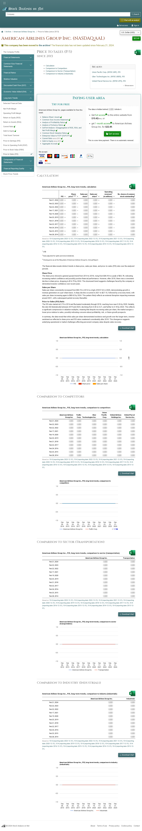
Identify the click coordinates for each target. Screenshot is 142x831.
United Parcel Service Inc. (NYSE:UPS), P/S (109, 81)
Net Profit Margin (9, 109)
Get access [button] (113, 133)
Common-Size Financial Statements (13, 65)
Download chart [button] (127, 328)
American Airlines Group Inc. (25, 32)
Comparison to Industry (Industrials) (59, 74)
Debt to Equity (9, 131)
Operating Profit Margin (12, 113)
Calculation (50, 66)
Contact (137, 826)
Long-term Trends (11, 98)
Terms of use (102, 826)
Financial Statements (12, 57)
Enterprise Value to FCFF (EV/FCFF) (56, 136)
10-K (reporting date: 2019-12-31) (68, 241)
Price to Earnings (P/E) (11, 141)
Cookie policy (126, 826)
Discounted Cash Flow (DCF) (15, 85)
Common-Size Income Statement (55, 120)
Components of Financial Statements (13, 161)
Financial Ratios (10, 73)
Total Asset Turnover (11, 135)
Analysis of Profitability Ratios (53, 122)
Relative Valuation (10, 79)
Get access (123, 25)
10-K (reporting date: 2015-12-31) (75, 244)
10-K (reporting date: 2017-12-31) (117, 241)
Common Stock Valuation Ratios (55, 133)
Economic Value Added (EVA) (15, 92)
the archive (44, 45)
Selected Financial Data (12, 103)
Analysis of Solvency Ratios (53, 125)
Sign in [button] (136, 25)
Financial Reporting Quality (14, 169)
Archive (8, 32)
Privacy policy (114, 826)
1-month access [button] (102, 123)
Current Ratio (8, 126)
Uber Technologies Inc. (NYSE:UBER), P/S (108, 77)
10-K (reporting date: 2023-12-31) (61, 239)
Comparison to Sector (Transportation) (60, 71)
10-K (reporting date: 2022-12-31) (86, 239)
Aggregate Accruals (50, 144)
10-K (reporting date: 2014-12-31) (100, 244)
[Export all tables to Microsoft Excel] (138, 52)
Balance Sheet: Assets (51, 117)
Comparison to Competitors (56, 68)
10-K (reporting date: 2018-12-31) (92, 241)
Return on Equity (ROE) (12, 118)
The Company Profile (11, 52)
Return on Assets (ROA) (12, 122)
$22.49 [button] (136, 38)
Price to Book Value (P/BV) (13, 150)
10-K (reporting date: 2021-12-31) (110, 239)
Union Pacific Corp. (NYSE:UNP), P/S (106, 72)
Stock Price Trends (10, 174)
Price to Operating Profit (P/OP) (15, 145)
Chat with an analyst (130, 20)
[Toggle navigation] (4, 3)
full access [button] (100, 115)
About (93, 826)
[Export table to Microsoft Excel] (132, 186)
